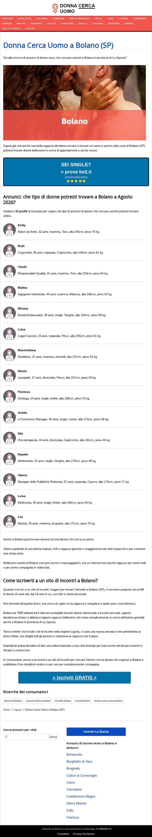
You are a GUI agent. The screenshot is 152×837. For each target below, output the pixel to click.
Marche (7, 23)
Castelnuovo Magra (80, 796)
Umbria (128, 23)
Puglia (52, 23)
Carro (70, 782)
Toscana (97, 23)
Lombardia (140, 18)
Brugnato (73, 768)
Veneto (30, 28)
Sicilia (83, 23)
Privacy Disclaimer (84, 834)
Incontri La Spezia (96, 731)
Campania (59, 18)
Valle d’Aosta (11, 28)
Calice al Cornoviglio (81, 775)
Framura (72, 817)
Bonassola (74, 754)
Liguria (123, 18)
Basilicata (24, 18)
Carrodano (74, 789)
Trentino (114, 23)
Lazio (110, 18)
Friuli (98, 18)
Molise (21, 23)
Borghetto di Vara (79, 761)
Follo (70, 810)
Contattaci (63, 834)
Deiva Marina (76, 803)
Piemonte (37, 23)
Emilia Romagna (79, 18)
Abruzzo (7, 18)
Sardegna (67, 23)
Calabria (42, 18)
